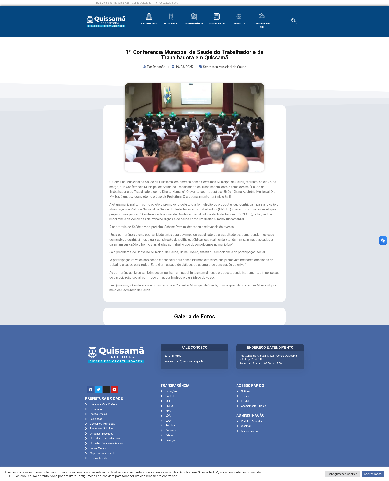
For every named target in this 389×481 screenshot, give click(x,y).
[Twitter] (98, 389)
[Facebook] (90, 389)
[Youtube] (114, 389)
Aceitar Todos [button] (373, 474)
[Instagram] (106, 389)
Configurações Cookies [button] (342, 474)
